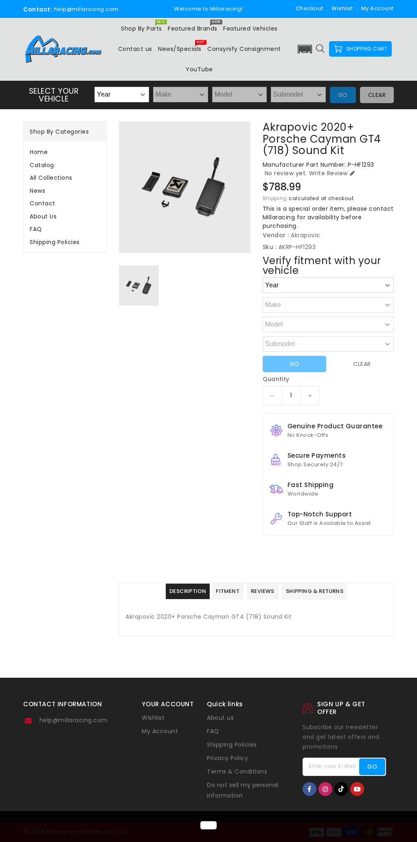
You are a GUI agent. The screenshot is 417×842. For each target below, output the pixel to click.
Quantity (276, 379)
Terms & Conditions (237, 771)
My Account (160, 731)
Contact (42, 203)
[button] (304, 49)
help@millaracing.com (74, 720)
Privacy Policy (227, 758)
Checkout (309, 8)
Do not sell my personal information (243, 790)
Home (39, 152)
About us (43, 216)
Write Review (328, 173)
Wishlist (342, 8)
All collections (51, 178)
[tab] (65, 152)
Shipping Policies (55, 242)
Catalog (42, 165)
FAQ (36, 229)
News (37, 191)
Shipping (275, 198)
